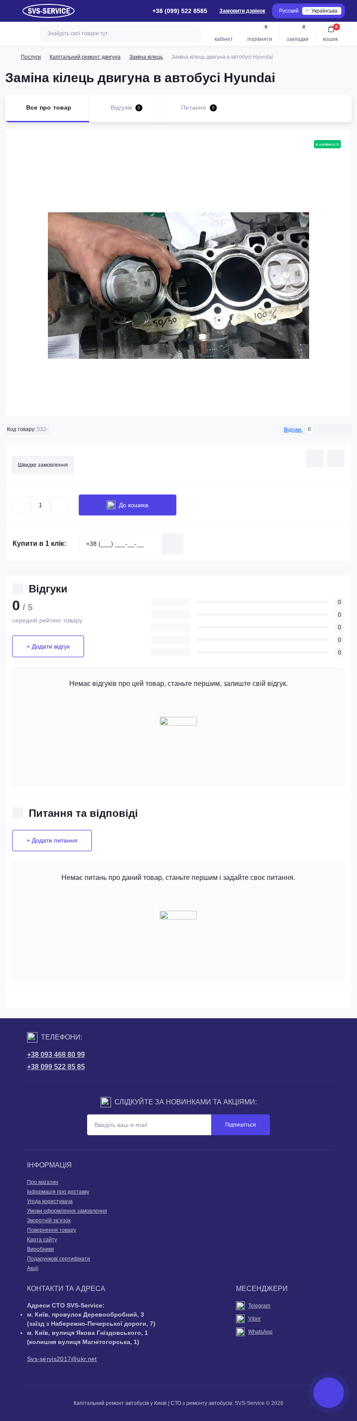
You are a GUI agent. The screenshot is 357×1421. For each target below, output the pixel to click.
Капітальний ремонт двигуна (85, 57)
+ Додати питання (52, 840)
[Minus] (21, 505)
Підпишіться (240, 1125)
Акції (32, 1268)
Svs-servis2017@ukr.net (62, 1358)
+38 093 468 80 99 (56, 1054)
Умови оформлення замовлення (67, 1211)
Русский (289, 11)
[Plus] (59, 505)
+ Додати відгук (48, 646)
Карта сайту (42, 1240)
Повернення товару (51, 1230)
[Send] (172, 543)
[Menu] (11, 11)
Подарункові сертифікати (58, 1259)
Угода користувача (50, 1201)
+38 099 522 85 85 (56, 1066)
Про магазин (42, 1182)
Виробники (40, 1249)
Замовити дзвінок (242, 11)
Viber (254, 1319)
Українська (324, 11)
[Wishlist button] (314, 458)
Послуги (31, 57)
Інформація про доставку (58, 1192)
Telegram (259, 1306)
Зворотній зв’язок (49, 1220)
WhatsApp (260, 1332)
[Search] (193, 33)
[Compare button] (335, 458)
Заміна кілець (146, 57)
